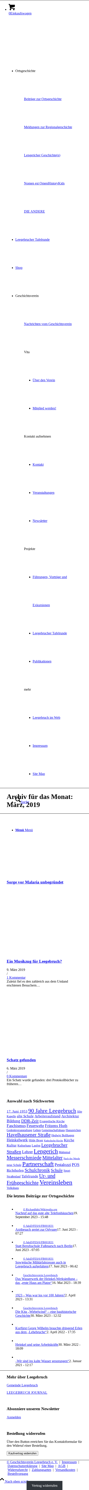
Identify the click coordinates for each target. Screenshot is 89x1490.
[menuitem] (48, 71)
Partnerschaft (38, 1164)
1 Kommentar (16, 977)
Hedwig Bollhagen (62, 1135)
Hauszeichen (73, 1130)
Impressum (69, 1462)
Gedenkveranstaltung (19, 1130)
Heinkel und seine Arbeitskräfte (36, 1344)
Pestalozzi (63, 1164)
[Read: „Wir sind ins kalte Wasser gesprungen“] (19, 1357)
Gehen (37, 1130)
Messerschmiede (24, 1157)
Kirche (69, 1140)
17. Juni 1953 (17, 1111)
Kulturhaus (24, 1145)
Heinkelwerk (17, 1140)
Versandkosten (65, 1470)
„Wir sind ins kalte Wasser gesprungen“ (42, 1361)
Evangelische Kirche (52, 1121)
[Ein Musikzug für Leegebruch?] (44, 953)
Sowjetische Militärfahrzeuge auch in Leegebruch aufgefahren (40, 1264)
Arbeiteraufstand (47, 1116)
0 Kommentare (17, 1076)
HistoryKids (56, 183)
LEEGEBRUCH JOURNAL (27, 1392)
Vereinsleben (56, 1182)
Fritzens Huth (56, 1125)
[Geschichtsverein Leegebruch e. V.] (39, 39)
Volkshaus (13, 1188)
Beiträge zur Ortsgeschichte (43, 99)
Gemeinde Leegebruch (22, 1385)
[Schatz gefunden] (44, 1052)
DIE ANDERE (34, 211)
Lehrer (27, 1152)
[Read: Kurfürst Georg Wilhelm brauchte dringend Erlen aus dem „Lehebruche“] (19, 1324)
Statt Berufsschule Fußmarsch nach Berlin (44, 1246)
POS (75, 1164)
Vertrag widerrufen (44, 1485)
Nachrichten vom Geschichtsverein (48, 324)
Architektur (70, 1116)
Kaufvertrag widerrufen (22, 1453)
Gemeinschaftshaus (53, 1130)
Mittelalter (52, 1157)
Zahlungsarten (41, 1470)
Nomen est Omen (36, 183)
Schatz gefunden (21, 1060)
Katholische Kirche (53, 1140)
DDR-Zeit (30, 1120)
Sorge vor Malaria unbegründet (35, 882)
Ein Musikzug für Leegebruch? (34, 961)
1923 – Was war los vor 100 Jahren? (40, 1295)
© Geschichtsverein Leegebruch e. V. (32, 1462)
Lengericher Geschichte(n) (42, 155)
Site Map (47, 1466)
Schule (57, 1170)
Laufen (36, 1145)
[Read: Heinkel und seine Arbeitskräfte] (19, 1340)
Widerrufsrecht (18, 1470)
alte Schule (25, 1116)
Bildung (13, 1121)
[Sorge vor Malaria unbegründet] (44, 874)
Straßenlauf (14, 1176)
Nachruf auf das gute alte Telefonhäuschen (44, 1213)
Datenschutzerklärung (22, 1466)
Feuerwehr (35, 1125)
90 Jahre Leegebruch (52, 1111)
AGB (61, 1466)
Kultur (12, 1145)
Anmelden (14, 1417)
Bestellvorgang (18, 1474)
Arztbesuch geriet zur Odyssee (36, 1229)
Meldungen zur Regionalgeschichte (48, 127)
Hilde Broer (36, 1140)
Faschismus (16, 1125)
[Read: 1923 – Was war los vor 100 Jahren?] (19, 1291)
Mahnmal (64, 1152)
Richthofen (15, 1170)
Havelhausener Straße (29, 1134)
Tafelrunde (30, 1176)
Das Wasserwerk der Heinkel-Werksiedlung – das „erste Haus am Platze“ (46, 1281)
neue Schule (14, 1165)
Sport (67, 1170)
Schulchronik (37, 1170)
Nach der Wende (72, 1158)
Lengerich (46, 1151)
